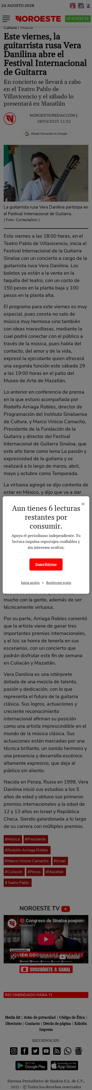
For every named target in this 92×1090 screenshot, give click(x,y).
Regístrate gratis (58, 583)
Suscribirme (46, 564)
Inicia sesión (30, 583)
